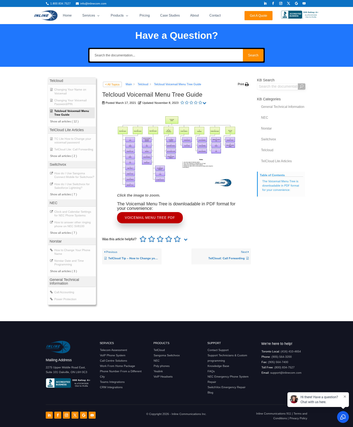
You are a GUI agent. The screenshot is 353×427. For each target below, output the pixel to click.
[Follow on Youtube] (304, 3)
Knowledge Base (218, 366)
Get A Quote (258, 15)
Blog (210, 392)
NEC (157, 360)
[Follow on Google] (296, 3)
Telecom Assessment (113, 350)
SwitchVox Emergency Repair (227, 387)
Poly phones (162, 366)
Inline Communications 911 (273, 413)
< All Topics (112, 84)
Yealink (158, 371)
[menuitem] (67, 15)
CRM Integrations (111, 387)
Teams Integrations (112, 381)
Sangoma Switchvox (167, 355)
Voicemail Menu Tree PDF (150, 217)
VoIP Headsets (163, 376)
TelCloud (159, 350)
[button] (243, 84)
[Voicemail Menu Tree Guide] (176, 188)
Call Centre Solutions (113, 360)
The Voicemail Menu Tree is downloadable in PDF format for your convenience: (280, 185)
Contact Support (218, 350)
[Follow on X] (289, 3)
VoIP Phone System (112, 355)
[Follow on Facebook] (273, 3)
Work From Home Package (117, 366)
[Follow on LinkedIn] (265, 3)
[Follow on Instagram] (281, 3)
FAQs (211, 371)
